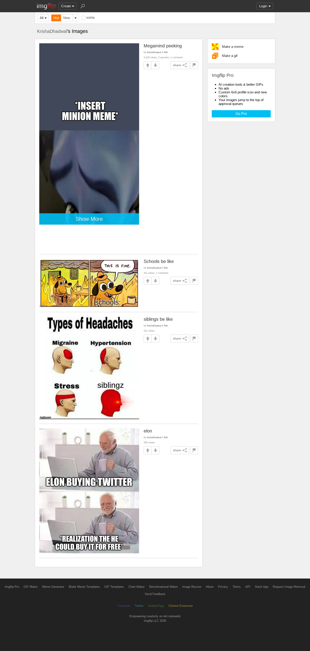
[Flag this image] (194, 65)
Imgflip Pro (12, 586)
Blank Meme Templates (84, 586)
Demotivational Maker (163, 586)
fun (166, 52)
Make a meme (233, 47)
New (66, 18)
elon (148, 430)
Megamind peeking (163, 45)
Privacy (223, 586)
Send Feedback (155, 594)
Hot (56, 18)
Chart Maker (136, 586)
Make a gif (229, 56)
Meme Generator (53, 586)
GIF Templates (114, 586)
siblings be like (158, 319)
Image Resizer (191, 586)
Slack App (261, 586)
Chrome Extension (180, 605)
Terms (237, 586)
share (177, 65)
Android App (156, 605)
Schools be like (159, 261)
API (247, 586)
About (210, 586)
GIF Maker (31, 586)
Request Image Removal (289, 586)
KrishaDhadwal (52, 31)
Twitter (139, 605)
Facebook (123, 605)
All (41, 18)
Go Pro (241, 114)
